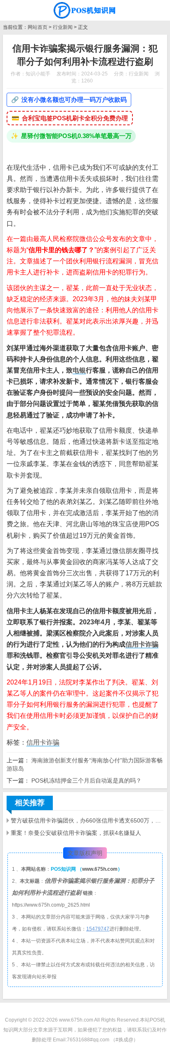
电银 (79, 370)
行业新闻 (63, 27)
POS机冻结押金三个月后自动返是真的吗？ (86, 780)
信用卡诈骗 (141, 644)
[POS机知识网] (85, 10)
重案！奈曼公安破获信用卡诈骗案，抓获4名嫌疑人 (76, 833)
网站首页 (37, 27)
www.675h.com (100, 869)
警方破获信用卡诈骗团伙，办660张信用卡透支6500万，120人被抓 (87, 820)
